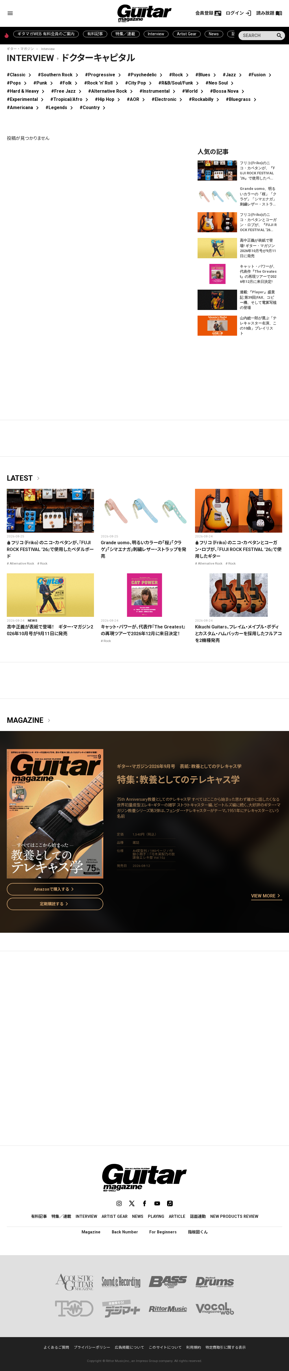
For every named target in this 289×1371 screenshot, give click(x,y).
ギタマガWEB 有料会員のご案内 (46, 34)
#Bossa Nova (228, 91)
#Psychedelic (146, 74)
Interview (156, 34)
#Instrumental (158, 91)
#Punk (44, 83)
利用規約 (193, 1347)
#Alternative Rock (111, 91)
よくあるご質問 (56, 1347)
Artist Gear (186, 34)
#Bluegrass (242, 99)
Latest (24, 478)
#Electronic (168, 99)
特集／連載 (125, 34)
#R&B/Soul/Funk (179, 83)
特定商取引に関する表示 (225, 1347)
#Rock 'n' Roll (102, 83)
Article (177, 1216)
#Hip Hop (108, 99)
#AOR (137, 99)
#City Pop (139, 83)
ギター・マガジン (20, 49)
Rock (43, 563)
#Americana (24, 107)
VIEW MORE (266, 896)
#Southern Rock (59, 74)
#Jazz (233, 74)
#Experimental (26, 99)
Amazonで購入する (55, 889)
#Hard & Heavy (27, 91)
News (214, 34)
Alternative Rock (22, 563)
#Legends (60, 107)
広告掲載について (129, 1347)
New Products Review (234, 1216)
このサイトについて (165, 1347)
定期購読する (55, 904)
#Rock (180, 74)
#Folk (70, 83)
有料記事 (95, 34)
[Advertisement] (144, 1008)
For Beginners (163, 1232)
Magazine (29, 720)
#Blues (206, 74)
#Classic (20, 74)
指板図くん (198, 1232)
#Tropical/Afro (70, 99)
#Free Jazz (67, 91)
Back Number (125, 1232)
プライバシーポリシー (92, 1347)
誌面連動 (198, 1216)
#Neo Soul (220, 83)
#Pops (18, 83)
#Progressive (104, 74)
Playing (156, 1216)
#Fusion (260, 74)
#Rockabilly (205, 99)
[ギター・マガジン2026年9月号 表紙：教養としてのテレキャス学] (55, 875)
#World (193, 91)
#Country (94, 107)
